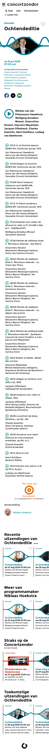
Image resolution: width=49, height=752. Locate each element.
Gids (18, 11)
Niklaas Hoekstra (22, 512)
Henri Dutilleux (11, 78)
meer (36, 543)
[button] (9, 114)
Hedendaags (10, 653)
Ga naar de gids (10, 648)
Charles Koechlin (11, 72)
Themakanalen (31, 11)
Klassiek (9, 23)
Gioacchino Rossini (23, 75)
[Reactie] (19, 96)
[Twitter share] (13, 96)
